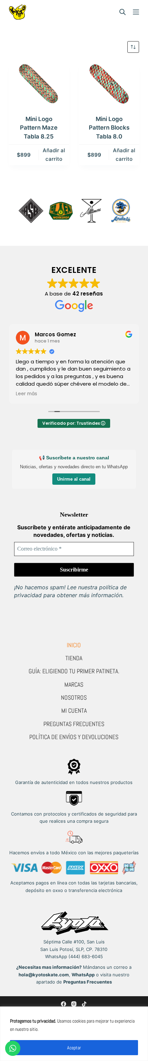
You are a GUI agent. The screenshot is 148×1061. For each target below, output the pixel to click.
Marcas (73, 684)
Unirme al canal (74, 479)
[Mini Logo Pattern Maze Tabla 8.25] (39, 83)
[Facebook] (63, 1003)
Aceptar (74, 1048)
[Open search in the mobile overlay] (122, 12)
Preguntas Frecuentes (73, 724)
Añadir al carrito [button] (54, 154)
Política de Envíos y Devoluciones (73, 737)
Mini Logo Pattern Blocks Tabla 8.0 (109, 128)
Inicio (74, 645)
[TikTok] (84, 1003)
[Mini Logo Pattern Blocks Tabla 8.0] (109, 83)
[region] (74, 1033)
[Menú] (136, 12)
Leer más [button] (26, 394)
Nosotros (74, 697)
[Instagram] (73, 1003)
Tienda (73, 658)
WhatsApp (83, 974)
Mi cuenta (74, 710)
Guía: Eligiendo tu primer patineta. (74, 671)
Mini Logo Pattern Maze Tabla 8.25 (38, 128)
